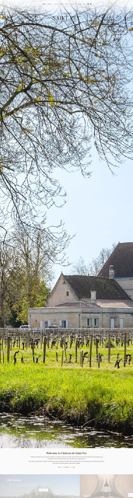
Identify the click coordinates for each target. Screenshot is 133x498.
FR (84, 4)
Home (43, 4)
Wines (61, 4)
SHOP (80, 4)
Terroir (49, 4)
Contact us (73, 4)
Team (66, 4)
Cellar (56, 4)
